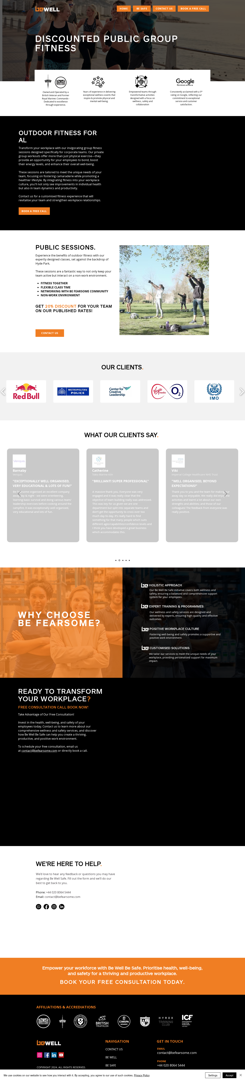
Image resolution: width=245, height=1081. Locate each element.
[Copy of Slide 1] (119, 560)
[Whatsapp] (38, 906)
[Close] (241, 1075)
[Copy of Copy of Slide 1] (122, 560)
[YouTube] (61, 1055)
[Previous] (19, 494)
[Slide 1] (115, 560)
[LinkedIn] (61, 906)
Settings (212, 1075)
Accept (229, 1075)
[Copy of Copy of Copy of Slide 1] (126, 560)
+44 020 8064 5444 (58, 892)
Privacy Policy (142, 1075)
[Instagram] (54, 906)
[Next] (225, 494)
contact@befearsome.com (39, 751)
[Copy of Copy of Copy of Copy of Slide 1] (129, 560)
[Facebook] (46, 906)
